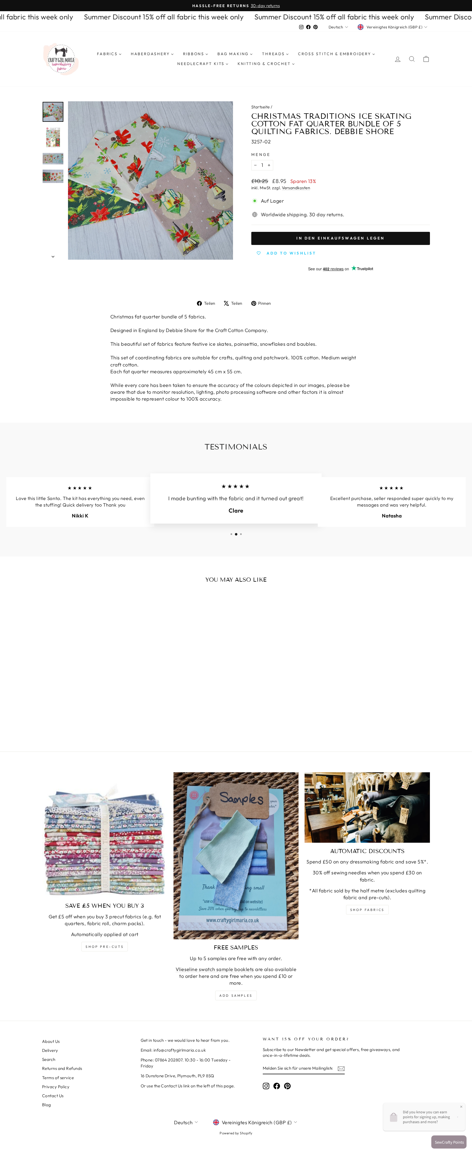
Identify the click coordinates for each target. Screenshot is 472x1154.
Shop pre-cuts (104, 947)
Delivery (50, 1050)
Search (48, 1059)
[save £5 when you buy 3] (104, 835)
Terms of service (58, 1077)
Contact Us (53, 1095)
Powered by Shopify (236, 1133)
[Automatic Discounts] (367, 807)
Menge (261, 154)
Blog (46, 1104)
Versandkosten (296, 187)
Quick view (88, 682)
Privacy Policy (55, 1086)
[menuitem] (109, 54)
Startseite (260, 107)
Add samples (236, 995)
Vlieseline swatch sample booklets (215, 969)
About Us (51, 1041)
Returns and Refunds (62, 1068)
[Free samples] (236, 855)
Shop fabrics (367, 910)
